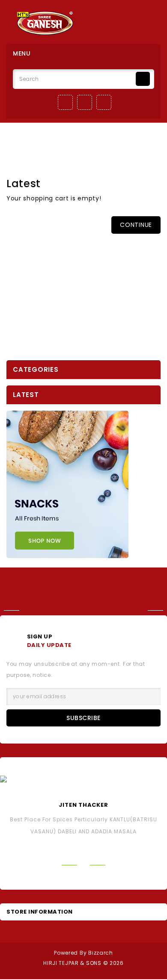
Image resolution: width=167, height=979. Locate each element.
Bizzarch (100, 952)
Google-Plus (104, 102)
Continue (136, 224)
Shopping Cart (92, 144)
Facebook (65, 102)
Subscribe (83, 718)
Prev (9, 610)
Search (143, 79)
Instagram (85, 102)
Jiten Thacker (83, 805)
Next (157, 610)
